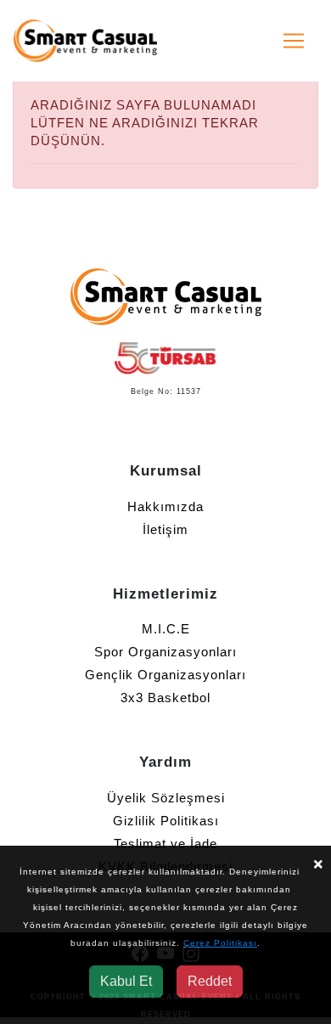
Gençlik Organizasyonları (165, 674)
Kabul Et (126, 981)
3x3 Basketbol (165, 697)
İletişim (165, 529)
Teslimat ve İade (165, 843)
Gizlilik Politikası (166, 820)
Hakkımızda (165, 506)
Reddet (210, 981)
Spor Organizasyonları (165, 651)
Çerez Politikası (220, 943)
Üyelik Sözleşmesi (166, 798)
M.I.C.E (166, 629)
